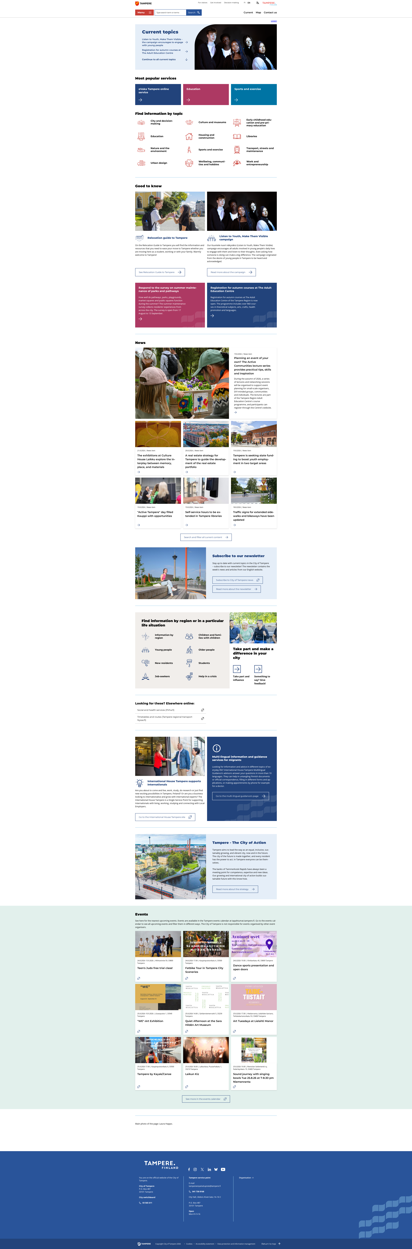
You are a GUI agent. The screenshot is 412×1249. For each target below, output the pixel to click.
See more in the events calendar (203, 1099)
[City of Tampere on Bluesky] (216, 1169)
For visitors (202, 3)
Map (258, 12)
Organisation (245, 1177)
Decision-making (231, 3)
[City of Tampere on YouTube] (223, 1169)
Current (248, 12)
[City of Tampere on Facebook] (189, 1169)
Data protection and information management (236, 1244)
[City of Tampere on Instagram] (195, 1169)
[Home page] (144, 3)
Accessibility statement (205, 1244)
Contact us (270, 12)
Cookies (189, 1244)
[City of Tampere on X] (202, 1169)
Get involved (215, 3)
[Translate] (257, 2)
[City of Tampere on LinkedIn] (209, 1169)
